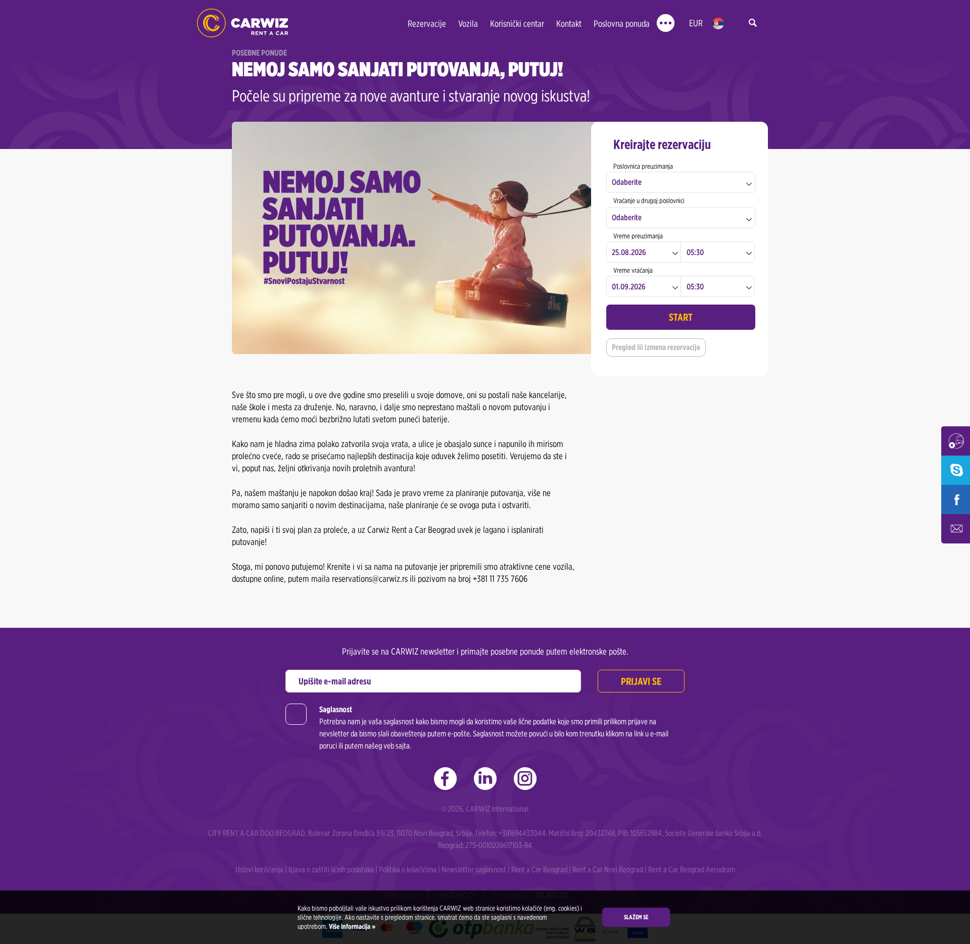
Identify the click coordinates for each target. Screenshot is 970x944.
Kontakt (568, 23)
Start (681, 317)
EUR (696, 23)
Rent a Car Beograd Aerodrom (691, 869)
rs (718, 23)
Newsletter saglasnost (474, 869)
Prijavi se (641, 681)
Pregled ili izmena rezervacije (656, 347)
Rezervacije (427, 23)
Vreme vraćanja (633, 270)
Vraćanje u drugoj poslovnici (649, 200)
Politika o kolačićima (408, 869)
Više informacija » (351, 926)
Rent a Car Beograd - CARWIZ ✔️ (242, 23)
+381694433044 (522, 833)
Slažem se (636, 917)
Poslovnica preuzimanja (643, 166)
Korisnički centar (517, 23)
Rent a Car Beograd (539, 869)
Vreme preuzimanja (638, 235)
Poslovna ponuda (622, 23)
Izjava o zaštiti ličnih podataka (331, 869)
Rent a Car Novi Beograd (607, 869)
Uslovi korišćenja (259, 869)
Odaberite (627, 182)
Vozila (468, 23)
